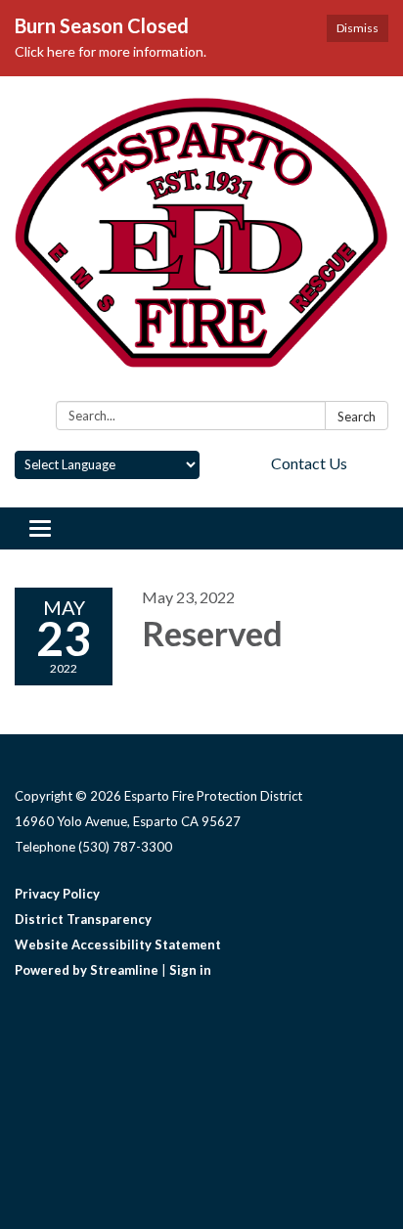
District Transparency (83, 919)
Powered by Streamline (86, 970)
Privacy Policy (57, 893)
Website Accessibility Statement (118, 944)
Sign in (190, 970)
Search (356, 416)
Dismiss (357, 28)
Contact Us (309, 463)
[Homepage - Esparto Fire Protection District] (201, 242)
